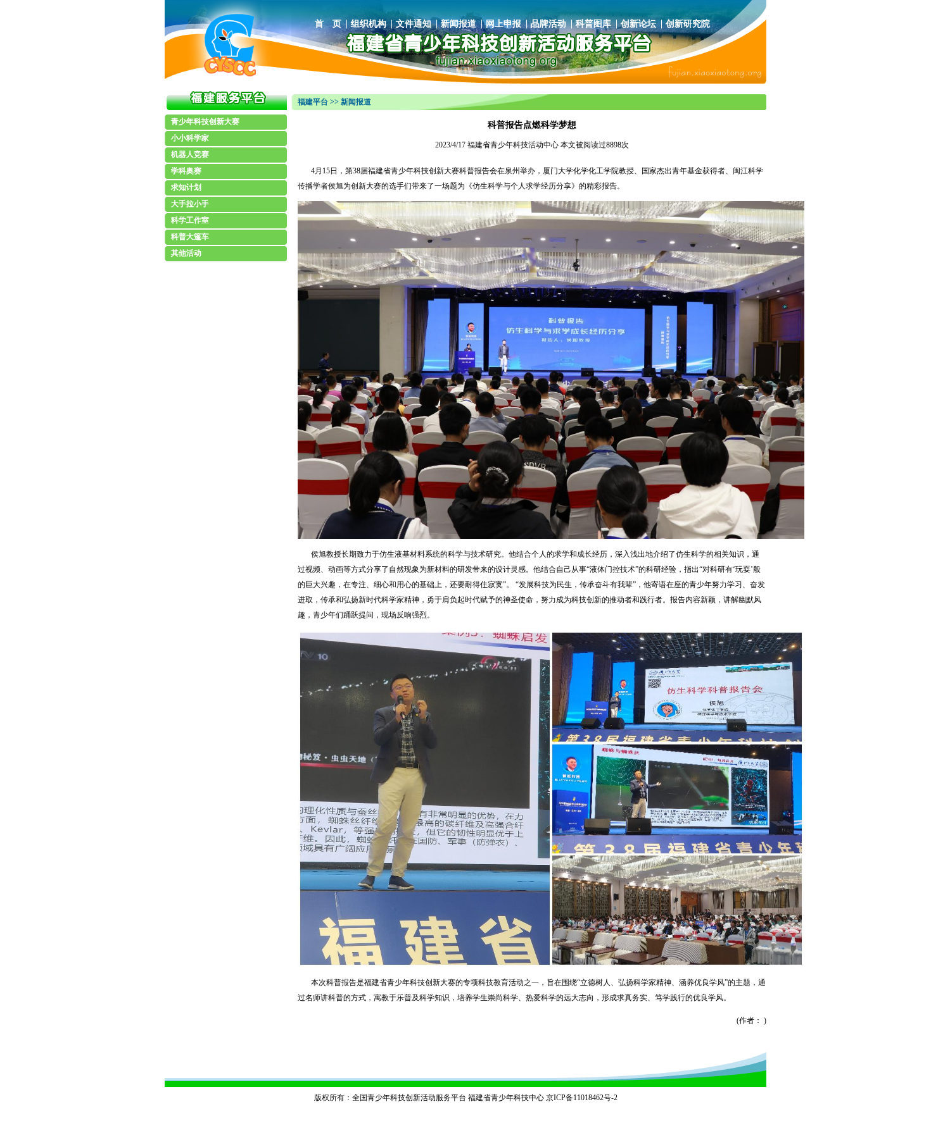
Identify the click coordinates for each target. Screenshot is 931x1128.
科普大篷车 (190, 236)
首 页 (328, 23)
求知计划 (186, 187)
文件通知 (413, 23)
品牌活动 (548, 23)
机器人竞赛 (190, 154)
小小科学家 (190, 137)
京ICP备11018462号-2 (582, 1097)
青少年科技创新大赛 (205, 121)
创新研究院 (688, 23)
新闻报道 (458, 23)
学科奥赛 (186, 170)
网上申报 (503, 23)
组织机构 (368, 23)
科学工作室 (190, 220)
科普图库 (593, 23)
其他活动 (186, 253)
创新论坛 (638, 23)
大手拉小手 (190, 203)
